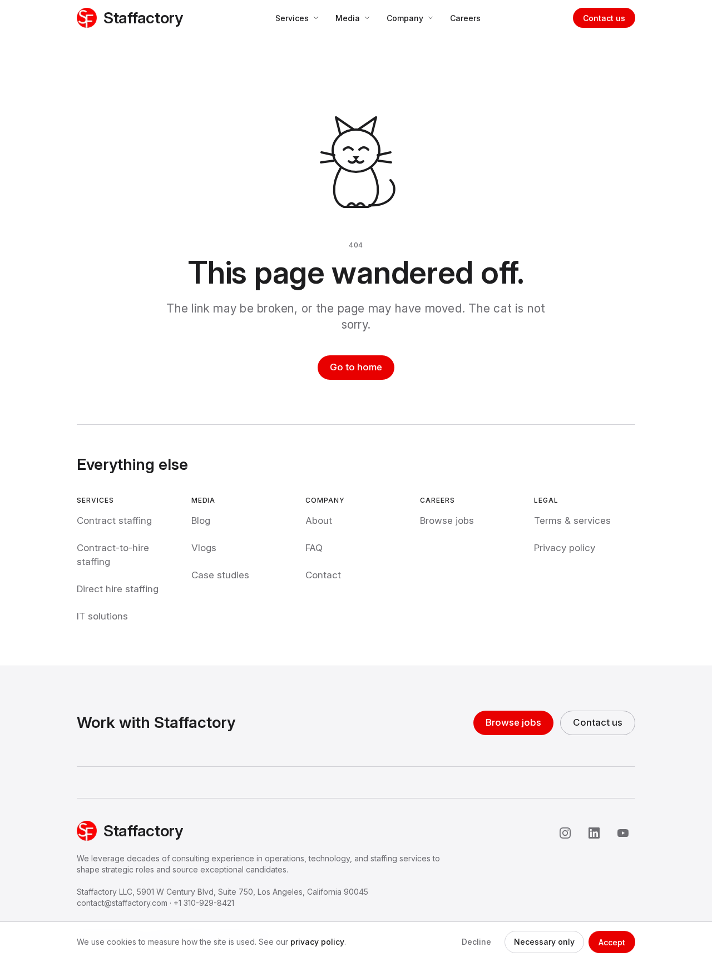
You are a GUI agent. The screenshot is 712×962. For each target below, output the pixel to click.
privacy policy (317, 941)
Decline (476, 941)
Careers (465, 18)
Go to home (356, 367)
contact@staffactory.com (122, 903)
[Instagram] (565, 833)
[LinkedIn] (594, 833)
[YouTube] (623, 833)
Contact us (604, 18)
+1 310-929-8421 (204, 903)
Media (347, 18)
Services (292, 18)
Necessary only (544, 941)
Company (405, 18)
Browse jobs (513, 722)
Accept (612, 942)
